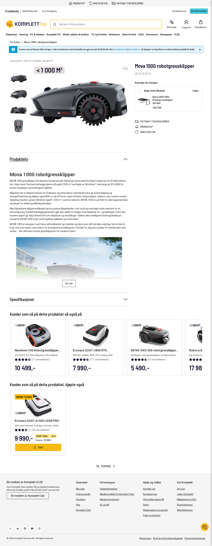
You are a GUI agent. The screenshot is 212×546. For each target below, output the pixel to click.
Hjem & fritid (129, 34)
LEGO (141, 34)
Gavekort (80, 499)
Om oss (181, 489)
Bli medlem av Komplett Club (27, 495)
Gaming (23, 34)
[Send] (55, 24)
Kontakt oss (149, 489)
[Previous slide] (31, 104)
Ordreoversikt (83, 494)
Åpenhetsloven (185, 504)
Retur (146, 504)
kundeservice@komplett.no (127, 49)
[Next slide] (125, 104)
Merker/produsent (109, 499)
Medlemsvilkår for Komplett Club (117, 494)
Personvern (145, 538)
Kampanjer (166, 34)
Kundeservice (150, 494)
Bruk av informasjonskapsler (168, 538)
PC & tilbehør (37, 34)
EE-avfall (104, 504)
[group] (78, 103)
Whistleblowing (185, 510)
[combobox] (106, 24)
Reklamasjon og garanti (155, 510)
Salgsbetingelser (108, 489)
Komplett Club (83, 510)
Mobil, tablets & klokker (76, 34)
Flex (78, 504)
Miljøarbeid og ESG (186, 499)
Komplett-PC (54, 34)
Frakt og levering (151, 515)
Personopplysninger (195, 538)
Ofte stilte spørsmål (153, 499)
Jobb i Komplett (185, 494)
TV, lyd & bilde (99, 34)
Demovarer (152, 34)
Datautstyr (11, 34)
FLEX (177, 34)
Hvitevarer (114, 34)
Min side (80, 489)
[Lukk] (199, 49)
